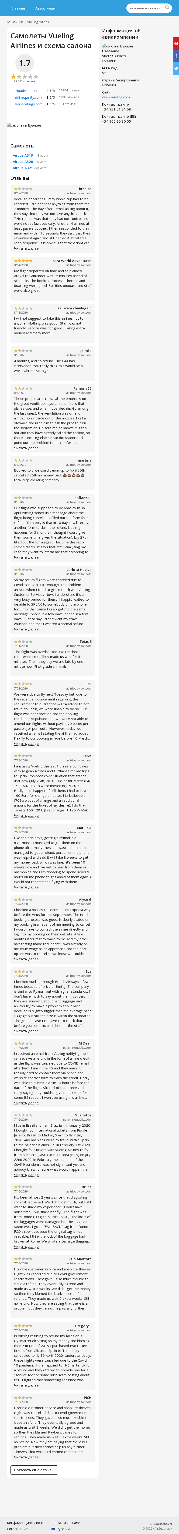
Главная (17, 8)
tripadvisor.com (81, 193)
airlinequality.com (79, 1047)
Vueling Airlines (38, 22)
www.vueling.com (116, 97)
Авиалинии (45, 8)
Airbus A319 (30, 155)
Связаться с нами (66, 1522)
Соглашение (17, 1528)
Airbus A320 (29, 161)
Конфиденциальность (26, 1522)
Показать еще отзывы (34, 1469)
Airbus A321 (29, 167)
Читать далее (26, 248)
